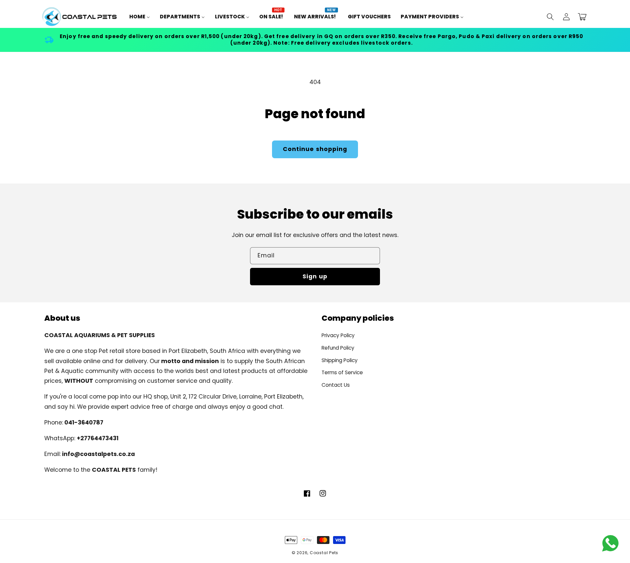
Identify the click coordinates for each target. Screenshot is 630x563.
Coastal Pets (324, 552)
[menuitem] (139, 16)
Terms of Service (342, 372)
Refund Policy (338, 347)
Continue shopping (315, 149)
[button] (550, 17)
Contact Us (336, 384)
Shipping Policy (340, 360)
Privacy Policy (338, 335)
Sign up (315, 276)
